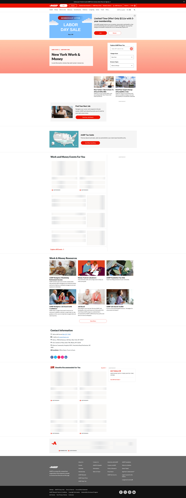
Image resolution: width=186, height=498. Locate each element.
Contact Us (96, 462)
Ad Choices (52, 494)
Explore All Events (56, 249)
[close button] (135, 15)
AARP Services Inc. (112, 474)
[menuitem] (51, 10)
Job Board (81, 306)
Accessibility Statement (81, 489)
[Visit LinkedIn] (134, 492)
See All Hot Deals (115, 379)
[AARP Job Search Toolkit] (120, 297)
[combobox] (122, 49)
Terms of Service (70, 489)
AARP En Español (97, 465)
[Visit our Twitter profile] (125, 492)
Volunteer (80, 468)
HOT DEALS (114, 371)
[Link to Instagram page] (129, 492)
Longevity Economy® (127, 479)
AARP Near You (82, 481)
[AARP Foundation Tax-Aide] (120, 268)
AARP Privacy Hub (59, 489)
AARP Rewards (118, 5)
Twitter (55, 357)
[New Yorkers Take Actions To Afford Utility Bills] (104, 82)
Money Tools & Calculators (87, 278)
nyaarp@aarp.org (64, 337)
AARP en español (121, 9)
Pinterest (58, 357)
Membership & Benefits (84, 5)
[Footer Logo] (59, 467)
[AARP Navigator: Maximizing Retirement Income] (62, 268)
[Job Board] (91, 297)
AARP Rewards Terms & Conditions (58, 492)
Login (132, 5)
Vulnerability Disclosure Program (89, 492)
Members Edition (107, 5)
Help (128, 9)
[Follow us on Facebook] (121, 492)
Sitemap (51, 489)
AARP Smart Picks (97, 5)
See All (103, 367)
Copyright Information (74, 492)
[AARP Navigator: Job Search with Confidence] (62, 297)
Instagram (62, 357)
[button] (134, 10)
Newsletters (96, 468)
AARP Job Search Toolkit (115, 306)
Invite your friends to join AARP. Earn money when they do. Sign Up (91, 1)
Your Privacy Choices (62, 494)
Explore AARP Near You (117, 45)
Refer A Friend (96, 471)
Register (126, 5)
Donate (80, 465)
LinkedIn (65, 357)
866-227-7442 (66, 334)
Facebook (51, 357)
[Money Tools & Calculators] (91, 268)
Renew (114, 33)
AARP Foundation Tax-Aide (116, 278)
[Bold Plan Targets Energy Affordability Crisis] (126, 82)
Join (100, 33)
